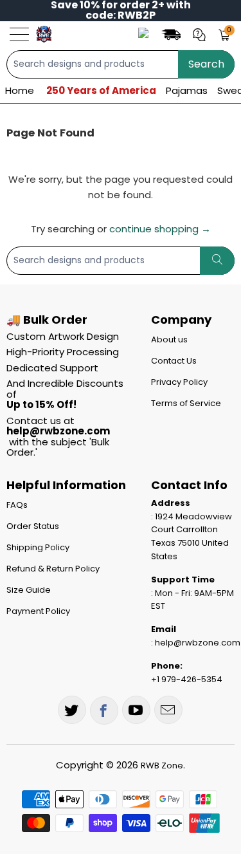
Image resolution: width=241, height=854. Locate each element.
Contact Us (174, 361)
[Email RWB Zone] (168, 710)
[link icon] (173, 34)
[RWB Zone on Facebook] (104, 710)
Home (19, 90)
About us (169, 339)
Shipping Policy (37, 547)
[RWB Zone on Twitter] (72, 710)
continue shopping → (160, 229)
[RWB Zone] (43, 34)
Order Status (32, 526)
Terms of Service (186, 403)
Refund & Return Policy (53, 568)
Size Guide (28, 590)
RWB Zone (162, 765)
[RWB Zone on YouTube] (136, 710)
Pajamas (187, 90)
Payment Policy (38, 611)
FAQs (17, 505)
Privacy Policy (179, 382)
